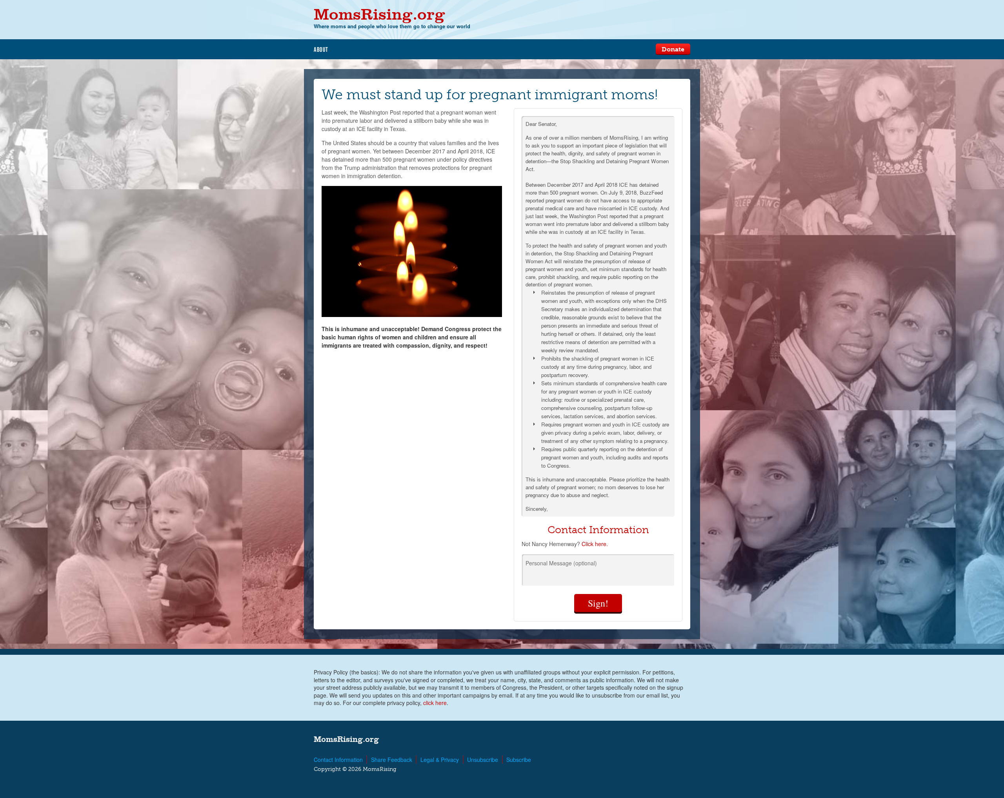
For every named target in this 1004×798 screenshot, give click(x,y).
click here (435, 703)
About (321, 49)
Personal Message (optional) (561, 563)
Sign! (598, 603)
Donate (673, 49)
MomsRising (379, 14)
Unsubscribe (482, 759)
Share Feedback (391, 759)
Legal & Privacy (439, 759)
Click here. (595, 544)
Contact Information (338, 759)
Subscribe (518, 759)
